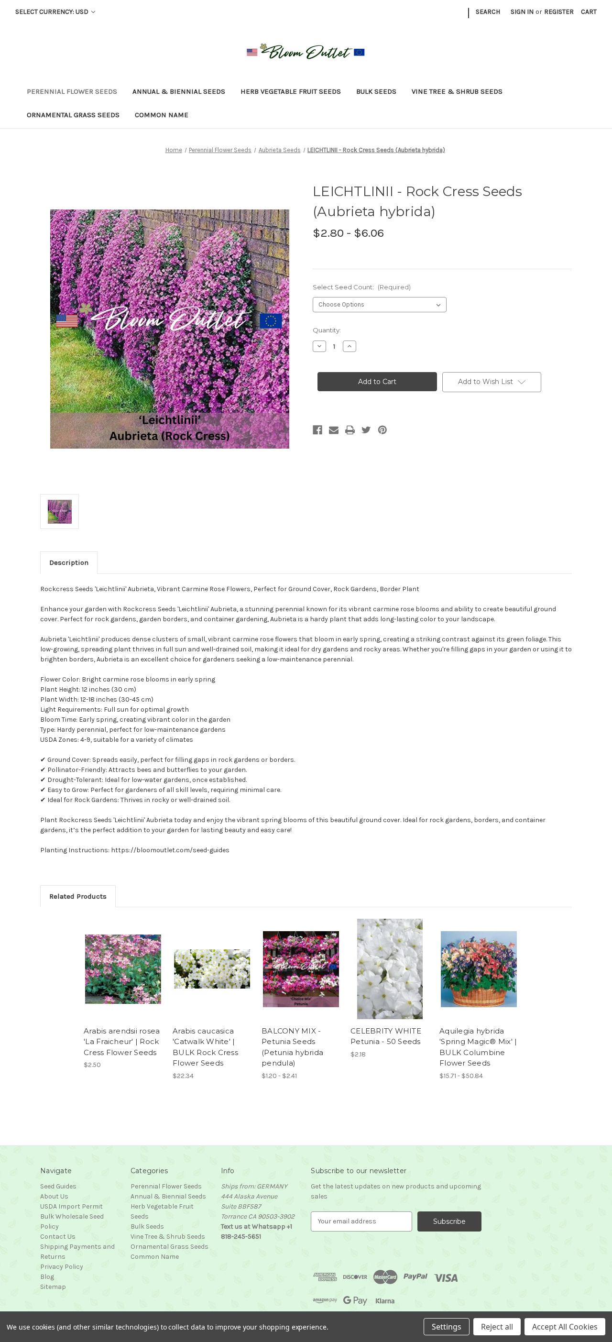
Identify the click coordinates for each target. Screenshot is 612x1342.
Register (559, 12)
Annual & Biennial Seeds (178, 91)
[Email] (334, 430)
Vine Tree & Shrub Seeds (457, 91)
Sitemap (53, 1287)
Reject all (497, 1326)
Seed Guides (58, 1186)
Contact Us (58, 1236)
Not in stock (212, 977)
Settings (446, 1326)
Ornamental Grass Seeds (73, 114)
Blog (47, 1277)
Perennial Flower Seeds (72, 91)
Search (488, 12)
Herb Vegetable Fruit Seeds (290, 91)
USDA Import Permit (71, 1206)
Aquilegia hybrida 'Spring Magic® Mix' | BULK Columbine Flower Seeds (478, 1047)
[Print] (350, 430)
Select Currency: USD (52, 12)
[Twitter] (366, 430)
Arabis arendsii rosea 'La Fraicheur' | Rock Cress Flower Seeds (122, 1041)
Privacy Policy (61, 1267)
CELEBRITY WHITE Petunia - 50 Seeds (385, 1036)
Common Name (161, 114)
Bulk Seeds (376, 91)
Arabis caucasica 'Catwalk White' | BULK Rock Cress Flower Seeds (205, 1047)
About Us (54, 1196)
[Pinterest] (382, 430)
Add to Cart (390, 977)
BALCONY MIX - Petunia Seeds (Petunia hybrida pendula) (292, 1047)
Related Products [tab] (78, 896)
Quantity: (327, 330)
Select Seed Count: (362, 287)
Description (68, 562)
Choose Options (123, 977)
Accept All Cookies (565, 1326)
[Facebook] (317, 430)
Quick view (115, 961)
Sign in (522, 12)
